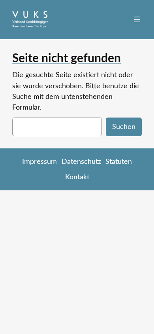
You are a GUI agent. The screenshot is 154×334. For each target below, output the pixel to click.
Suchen (123, 126)
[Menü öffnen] (137, 19)
